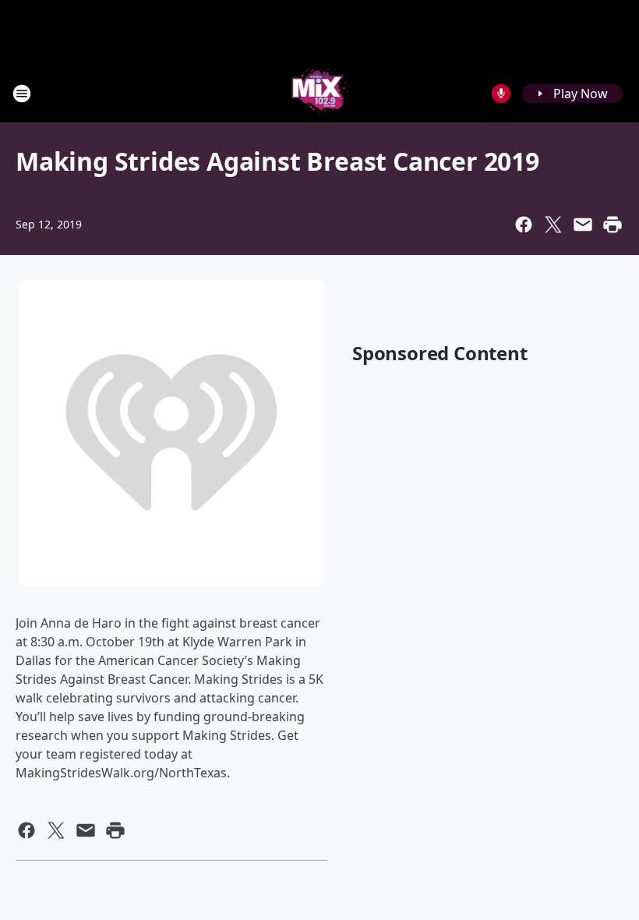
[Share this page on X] (553, 224)
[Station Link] (320, 93)
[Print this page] (612, 224)
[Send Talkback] (501, 93)
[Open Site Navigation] (21, 93)
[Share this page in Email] (583, 224)
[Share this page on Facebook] (524, 224)
